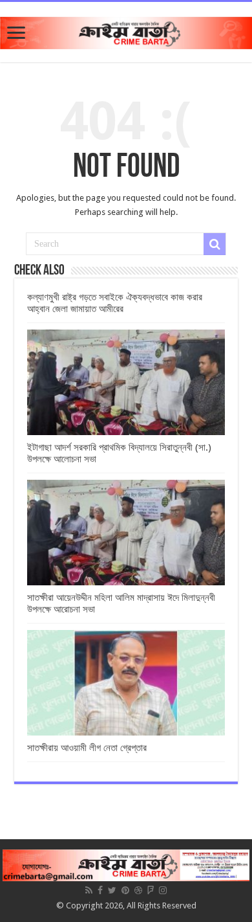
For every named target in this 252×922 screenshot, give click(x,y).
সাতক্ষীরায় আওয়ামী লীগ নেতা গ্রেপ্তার (87, 748)
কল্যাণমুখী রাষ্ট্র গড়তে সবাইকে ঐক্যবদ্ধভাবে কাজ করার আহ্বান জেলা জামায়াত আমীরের (114, 303)
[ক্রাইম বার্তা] (126, 30)
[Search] (215, 244)
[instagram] (163, 890)
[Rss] (89, 890)
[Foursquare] (150, 890)
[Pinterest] (125, 890)
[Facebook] (100, 890)
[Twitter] (112, 890)
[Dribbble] (138, 890)
